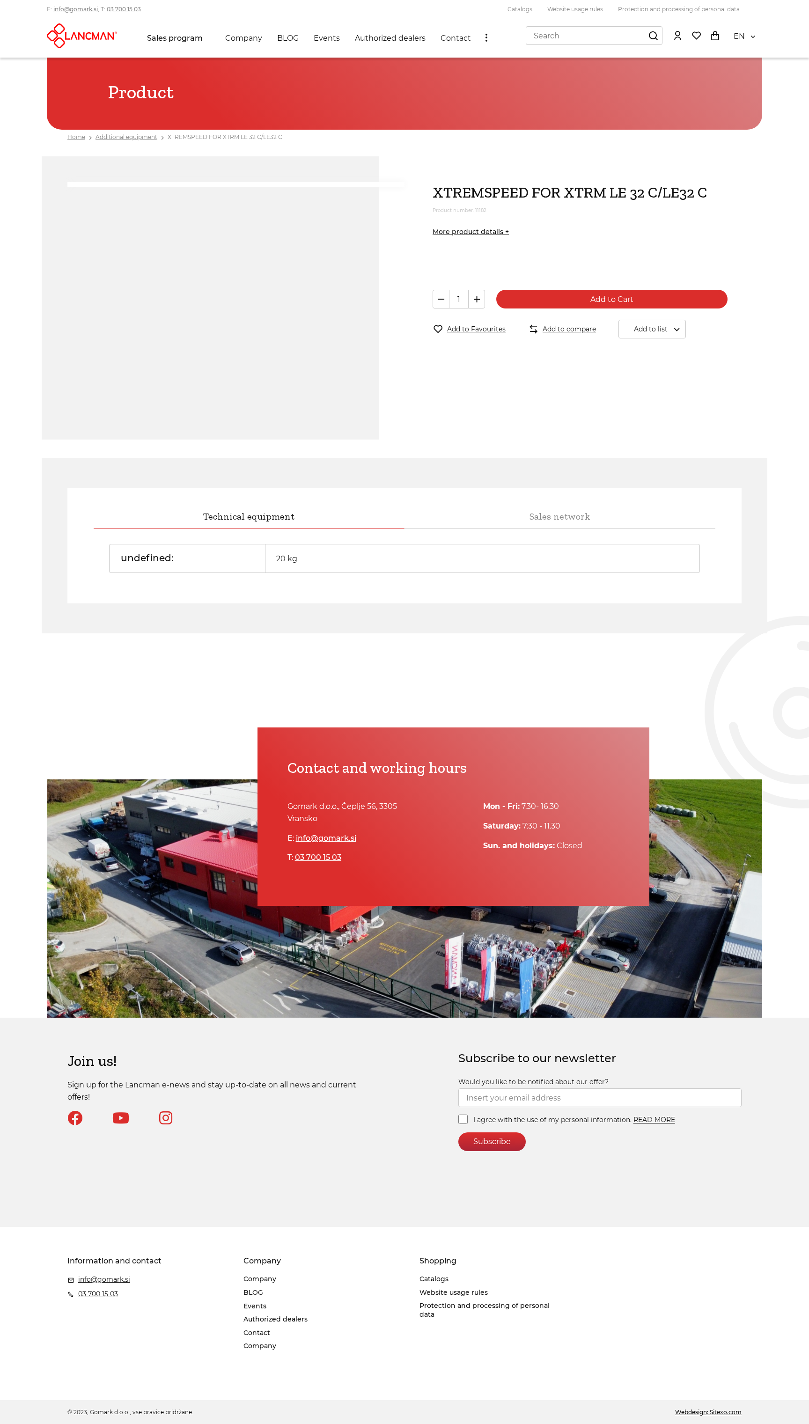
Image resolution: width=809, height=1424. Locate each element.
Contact (456, 38)
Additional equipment (126, 136)
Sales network (560, 516)
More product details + (471, 232)
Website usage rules (575, 9)
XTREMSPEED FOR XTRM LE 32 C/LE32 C (225, 136)
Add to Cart (611, 299)
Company (243, 38)
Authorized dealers (390, 38)
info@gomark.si (75, 9)
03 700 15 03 (124, 9)
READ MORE (654, 1120)
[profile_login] (677, 35)
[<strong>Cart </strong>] (714, 35)
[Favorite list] (696, 35)
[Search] (653, 35)
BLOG (288, 38)
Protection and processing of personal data (679, 9)
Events (327, 38)
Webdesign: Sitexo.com (708, 1412)
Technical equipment (248, 516)
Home (76, 136)
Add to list (651, 329)
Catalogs (519, 9)
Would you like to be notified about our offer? (533, 1082)
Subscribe (492, 1141)
